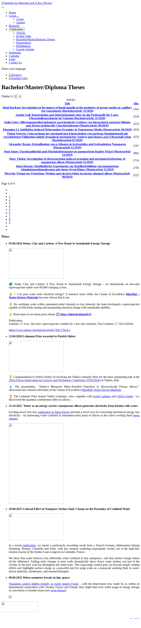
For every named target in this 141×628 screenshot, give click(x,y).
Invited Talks (23, 36)
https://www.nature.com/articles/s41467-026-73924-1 (39, 330)
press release (58, 590)
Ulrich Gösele (125, 396)
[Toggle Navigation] (2, 7)
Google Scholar (25, 49)
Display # (7, 96)
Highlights (15, 52)
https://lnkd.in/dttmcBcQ (75, 314)
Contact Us (15, 62)
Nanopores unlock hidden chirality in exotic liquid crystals (43, 583)
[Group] (17, 16)
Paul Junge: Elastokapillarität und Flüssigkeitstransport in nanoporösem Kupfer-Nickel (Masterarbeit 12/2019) (67, 153)
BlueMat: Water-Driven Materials (101, 389)
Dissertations (23, 42)
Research (14, 25)
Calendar (14, 55)
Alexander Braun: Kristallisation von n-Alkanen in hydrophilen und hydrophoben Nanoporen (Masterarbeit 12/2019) (67, 146)
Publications (16, 29)
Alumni (20, 22)
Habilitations (23, 46)
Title (67, 103)
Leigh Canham (101, 396)
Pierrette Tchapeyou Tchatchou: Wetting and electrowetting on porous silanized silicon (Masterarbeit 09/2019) (67, 175)
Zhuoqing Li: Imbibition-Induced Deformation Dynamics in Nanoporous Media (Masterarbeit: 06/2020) (67, 129)
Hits (136, 103)
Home (12, 12)
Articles (20, 32)
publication (29, 545)
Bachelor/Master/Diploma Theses (35, 39)
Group (12, 15)
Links (12, 59)
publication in (54, 412)
